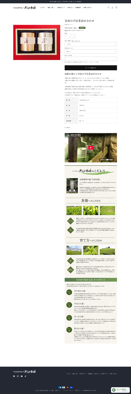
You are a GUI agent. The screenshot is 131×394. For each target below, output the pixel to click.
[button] (50, 7)
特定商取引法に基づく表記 (89, 390)
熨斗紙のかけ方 (69, 48)
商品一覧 (75, 374)
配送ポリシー (78, 390)
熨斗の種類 (73, 41)
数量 (66, 33)
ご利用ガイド (82, 374)
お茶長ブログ (104, 374)
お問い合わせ (113, 374)
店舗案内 (90, 374)
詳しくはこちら (76, 41)
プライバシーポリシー (68, 390)
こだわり (68, 374)
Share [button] (68, 127)
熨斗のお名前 (68, 55)
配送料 (66, 30)
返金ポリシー (58, 390)
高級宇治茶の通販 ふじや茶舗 (47, 390)
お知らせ (96, 374)
